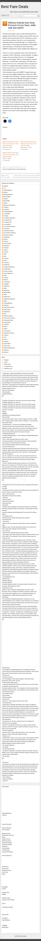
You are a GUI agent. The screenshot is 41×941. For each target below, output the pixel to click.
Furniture (6, 247)
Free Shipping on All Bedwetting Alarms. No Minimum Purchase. (18, 669)
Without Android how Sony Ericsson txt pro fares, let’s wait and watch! (10, 143)
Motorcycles (7, 296)
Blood (3, 874)
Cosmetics (6, 228)
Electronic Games (8, 235)
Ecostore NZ (5, 868)
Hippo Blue (5, 505)
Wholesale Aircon (6, 841)
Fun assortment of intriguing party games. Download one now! (18, 599)
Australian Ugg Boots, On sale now (11, 402)
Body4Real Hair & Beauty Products (11, 415)
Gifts (5, 254)
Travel (5, 339)
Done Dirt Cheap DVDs (8, 446)
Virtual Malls (7, 343)
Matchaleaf (5, 597)
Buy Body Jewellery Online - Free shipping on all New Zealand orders (20, 688)
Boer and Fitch (6, 417)
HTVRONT (5, 918)
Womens (6, 352)
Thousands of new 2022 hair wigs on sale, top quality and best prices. (20, 484)
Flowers (6, 241)
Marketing (6, 290)
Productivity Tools (8, 320)
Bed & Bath (7, 201)
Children (6, 207)
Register (6, 360)
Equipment (7, 237)
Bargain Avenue (6, 839)
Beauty (6, 198)
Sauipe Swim (5, 699)
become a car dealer (7, 409)
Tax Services (7, 331)
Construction (7, 224)
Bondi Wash (5, 927)
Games (6, 250)
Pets (5, 313)
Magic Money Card (7, 588)
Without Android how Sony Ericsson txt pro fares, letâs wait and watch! (22, 25)
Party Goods (7, 309)
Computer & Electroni (9, 218)
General (12, 30)
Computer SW (7, 222)
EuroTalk (4, 486)
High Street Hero (6, 503)
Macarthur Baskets (7, 580)
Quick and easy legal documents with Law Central (15, 532)
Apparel (6, 186)
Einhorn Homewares (7, 454)
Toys (5, 337)
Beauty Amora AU (6, 870)
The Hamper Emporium (8, 745)
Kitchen (6, 279)
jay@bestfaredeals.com (15, 167)
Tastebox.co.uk (6, 736)
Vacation (6, 341)
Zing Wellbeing (6, 920)
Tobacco (6, 335)
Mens (5, 294)
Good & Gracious (6, 499)
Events (6, 239)
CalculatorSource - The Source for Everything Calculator (16, 424)
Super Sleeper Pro (7, 855)
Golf (5, 256)
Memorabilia (7, 292)
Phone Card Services (9, 318)
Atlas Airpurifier (6, 392)
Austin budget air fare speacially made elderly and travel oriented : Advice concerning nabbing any (25, 176)
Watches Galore (6, 898)
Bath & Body (7, 196)
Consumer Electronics (9, 226)
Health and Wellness (9, 267)
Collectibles (7, 213)
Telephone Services (9, 333)
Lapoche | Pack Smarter (8, 900)
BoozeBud (5, 887)
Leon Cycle (5, 872)
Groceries (6, 262)
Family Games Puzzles (8, 691)
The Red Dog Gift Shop (8, 749)
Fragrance (6, 245)
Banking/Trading (8, 194)
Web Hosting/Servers (9, 348)
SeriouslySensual (7, 702)
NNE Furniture (6, 668)
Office (5, 301)
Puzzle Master (6, 695)
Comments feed (8, 366)
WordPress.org (8, 368)
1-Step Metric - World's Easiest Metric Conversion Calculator (17, 373)
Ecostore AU (5, 866)
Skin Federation (6, 719)
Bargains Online (6, 833)
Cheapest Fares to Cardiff (6, 176)
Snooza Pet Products (7, 852)
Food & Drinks (7, 243)
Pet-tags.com (5, 675)
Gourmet (6, 258)
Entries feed (7, 364)
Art (4, 188)
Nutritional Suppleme (9, 299)
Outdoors (6, 305)
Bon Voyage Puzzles (7, 693)
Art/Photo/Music (8, 190)
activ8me (4, 815)
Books (5, 203)
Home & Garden (8, 271)
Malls (5, 288)
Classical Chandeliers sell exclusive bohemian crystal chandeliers (19, 441)
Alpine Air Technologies (8, 390)
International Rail (6, 519)
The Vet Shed (5, 756)
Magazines (7, 286)
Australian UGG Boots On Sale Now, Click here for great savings (18, 400)
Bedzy (3, 837)
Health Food (7, 269)
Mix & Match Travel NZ (8, 835)
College (6, 216)
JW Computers (6, 829)
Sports (5, 328)
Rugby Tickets (6, 578)
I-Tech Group (5, 521)
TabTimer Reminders (7, 730)
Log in (5, 362)
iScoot (3, 903)
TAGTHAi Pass (6, 850)
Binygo (4, 411)
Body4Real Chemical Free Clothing (11, 495)
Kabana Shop (5, 892)
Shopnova (4, 846)
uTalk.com (5, 780)
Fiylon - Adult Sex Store (8, 494)
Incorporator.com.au (7, 516)
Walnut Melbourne (7, 813)
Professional (7, 322)
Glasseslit (4, 497)
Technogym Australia (7, 907)
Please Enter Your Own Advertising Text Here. (14, 443)
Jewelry (6, 277)
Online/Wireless (8, 303)
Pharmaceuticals (8, 316)
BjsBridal (4, 413)
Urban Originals (6, 777)
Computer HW (7, 220)
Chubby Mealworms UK (8, 433)
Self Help (6, 324)
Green (5, 260)
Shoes (5, 326)
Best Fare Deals (14, 7)
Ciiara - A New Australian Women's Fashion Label (15, 439)
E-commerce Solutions (10, 232)
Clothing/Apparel (8, 211)
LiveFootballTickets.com (8, 577)
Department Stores (9, 230)
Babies (6, 192)
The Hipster (5, 747)
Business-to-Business (9, 205)
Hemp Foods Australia (8, 501)
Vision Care (7, 345)
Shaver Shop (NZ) (6, 824)
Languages (7, 282)
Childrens (6, 209)
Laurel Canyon (6, 530)
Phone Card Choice (7, 677)
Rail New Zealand (7, 697)
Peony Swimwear (6, 828)
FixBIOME (4, 925)
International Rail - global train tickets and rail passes (16, 518)
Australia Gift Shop (7, 394)
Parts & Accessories (9, 307)
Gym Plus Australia (7, 844)
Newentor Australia (7, 842)
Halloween (7, 264)
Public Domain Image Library (9, 682)
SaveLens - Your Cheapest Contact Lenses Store (15, 701)
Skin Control (5, 914)
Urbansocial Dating (7, 779)
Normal (4, 888)
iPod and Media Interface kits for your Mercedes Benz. (16, 444)
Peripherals (7, 311)
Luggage (6, 284)
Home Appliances (8, 273)
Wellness (6, 350)
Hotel (5, 275)
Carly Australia (6, 848)
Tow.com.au (5, 762)
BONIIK (4, 894)
